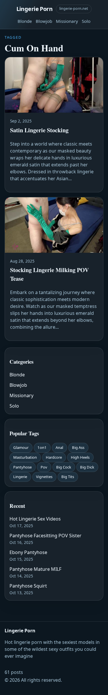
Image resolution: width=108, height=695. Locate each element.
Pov (44, 467)
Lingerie (20, 476)
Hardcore (54, 457)
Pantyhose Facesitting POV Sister (46, 535)
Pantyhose (22, 467)
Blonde (25, 21)
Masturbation (25, 457)
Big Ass (78, 447)
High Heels (80, 457)
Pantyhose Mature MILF (35, 569)
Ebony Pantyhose (28, 552)
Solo (86, 21)
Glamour (21, 447)
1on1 (42, 447)
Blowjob (44, 21)
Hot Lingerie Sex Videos (35, 519)
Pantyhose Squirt (28, 586)
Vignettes (44, 476)
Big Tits (67, 476)
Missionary (67, 21)
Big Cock (63, 467)
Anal (59, 447)
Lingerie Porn (34, 9)
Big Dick (87, 467)
